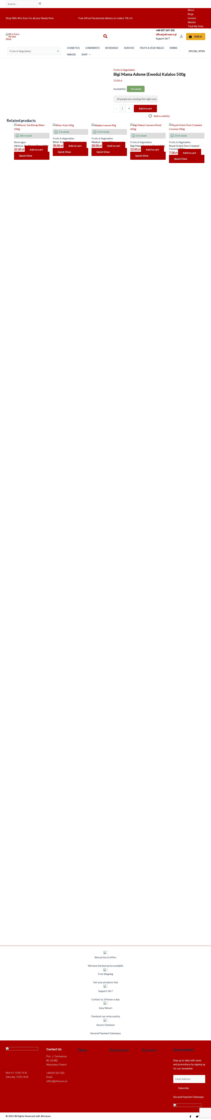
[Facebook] (190, 1116)
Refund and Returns (120, 1062)
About (191, 10)
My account (147, 1062)
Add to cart (145, 108)
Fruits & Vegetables (124, 69)
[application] (89, 54)
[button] (105, 36)
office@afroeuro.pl (166, 34)
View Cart (146, 1067)
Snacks (81, 1087)
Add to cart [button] (36, 149)
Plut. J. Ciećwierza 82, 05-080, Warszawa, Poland (56, 1060)
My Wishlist (148, 1071)
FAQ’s (113, 1067)
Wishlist (192, 22)
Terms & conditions (120, 1059)
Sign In (145, 1059)
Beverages (84, 1059)
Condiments (84, 1062)
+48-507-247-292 (55, 1073)
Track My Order (196, 26)
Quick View (25, 155)
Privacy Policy (118, 1079)
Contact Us (116, 1071)
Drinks (81, 1075)
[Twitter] (197, 1116)
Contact (192, 18)
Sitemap (114, 1075)
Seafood (82, 1083)
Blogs (191, 14)
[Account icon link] (181, 36)
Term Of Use (116, 1083)
